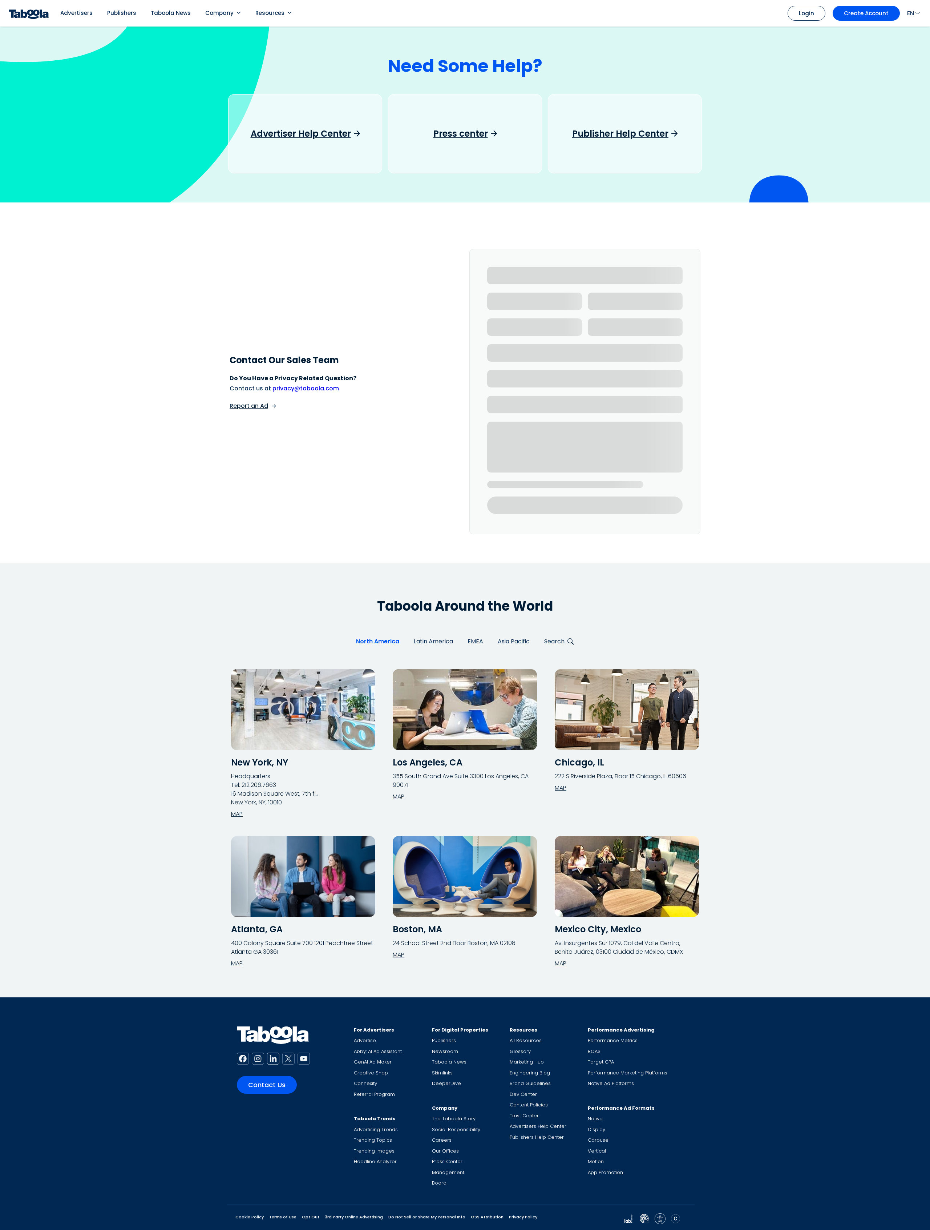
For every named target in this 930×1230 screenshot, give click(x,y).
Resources (269, 13)
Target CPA (601, 1061)
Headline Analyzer (375, 1161)
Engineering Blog (530, 1072)
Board (439, 1182)
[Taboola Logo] (29, 13)
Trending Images (374, 1150)
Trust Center (524, 1115)
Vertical (597, 1150)
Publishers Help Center (537, 1137)
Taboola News (171, 13)
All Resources (526, 1040)
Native (595, 1118)
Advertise (365, 1040)
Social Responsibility (456, 1129)
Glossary (520, 1051)
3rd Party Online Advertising (354, 1217)
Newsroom (445, 1051)
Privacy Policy (523, 1217)
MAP (237, 814)
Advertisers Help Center (538, 1126)
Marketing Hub (527, 1061)
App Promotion (605, 1172)
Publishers (121, 13)
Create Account (866, 13)
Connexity (365, 1083)
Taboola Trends (375, 1118)
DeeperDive (446, 1083)
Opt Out (310, 1217)
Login (806, 13)
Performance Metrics (613, 1040)
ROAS (594, 1051)
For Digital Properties (460, 1029)
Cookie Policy (249, 1217)
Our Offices (445, 1150)
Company (219, 13)
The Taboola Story (454, 1118)
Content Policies (529, 1104)
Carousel (599, 1140)
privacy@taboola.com (305, 388)
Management (448, 1172)
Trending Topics (373, 1140)
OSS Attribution (487, 1217)
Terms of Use (282, 1217)
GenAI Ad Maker (373, 1061)
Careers (442, 1140)
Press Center (447, 1161)
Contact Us (267, 1084)
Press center (460, 133)
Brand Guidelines (530, 1083)
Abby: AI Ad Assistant (378, 1051)
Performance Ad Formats (621, 1108)
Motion (596, 1161)
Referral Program (374, 1094)
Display (596, 1129)
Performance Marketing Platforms (627, 1072)
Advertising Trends (376, 1129)
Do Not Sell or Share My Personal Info (426, 1217)
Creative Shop (371, 1072)
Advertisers (76, 13)
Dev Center (523, 1094)
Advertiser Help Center (301, 133)
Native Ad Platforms (611, 1083)
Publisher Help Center (620, 133)
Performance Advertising (621, 1029)
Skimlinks (442, 1072)
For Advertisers (374, 1029)
